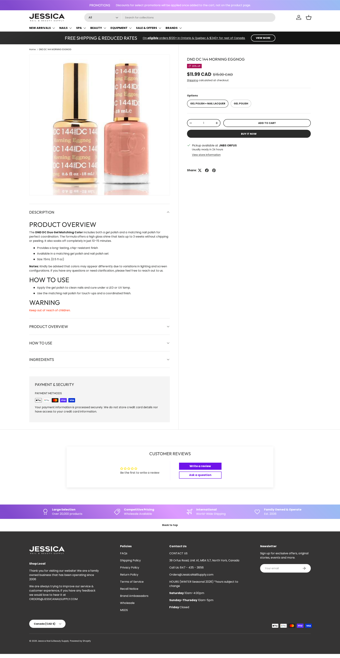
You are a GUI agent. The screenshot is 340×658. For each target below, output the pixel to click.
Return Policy (129, 575)
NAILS (63, 28)
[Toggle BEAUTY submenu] (105, 28)
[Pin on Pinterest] (213, 170)
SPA (79, 28)
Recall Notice (129, 589)
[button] (309, 17)
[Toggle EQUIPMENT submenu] (130, 28)
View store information (206, 155)
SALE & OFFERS (146, 28)
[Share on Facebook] (206, 170)
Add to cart (267, 123)
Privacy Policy (129, 567)
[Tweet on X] (199, 170)
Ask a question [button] (200, 475)
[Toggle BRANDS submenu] (180, 28)
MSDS (124, 610)
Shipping (192, 80)
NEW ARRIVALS (40, 28)
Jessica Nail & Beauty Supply (53, 640)
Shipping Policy (130, 560)
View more (263, 38)
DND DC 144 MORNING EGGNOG (55, 49)
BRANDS (172, 28)
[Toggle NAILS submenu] (70, 28)
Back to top (170, 525)
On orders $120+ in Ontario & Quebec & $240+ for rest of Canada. (194, 38)
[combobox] (179, 17)
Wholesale (127, 603)
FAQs (123, 553)
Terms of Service (132, 582)
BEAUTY (96, 28)
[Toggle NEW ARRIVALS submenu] (54, 28)
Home (32, 49)
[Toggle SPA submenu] (85, 28)
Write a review (200, 466)
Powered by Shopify (80, 640)
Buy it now (249, 134)
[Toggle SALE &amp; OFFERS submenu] (160, 28)
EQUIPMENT (119, 28)
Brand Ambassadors (134, 596)
